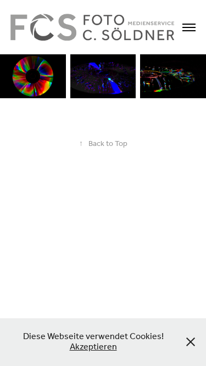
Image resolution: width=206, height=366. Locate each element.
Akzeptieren (93, 347)
